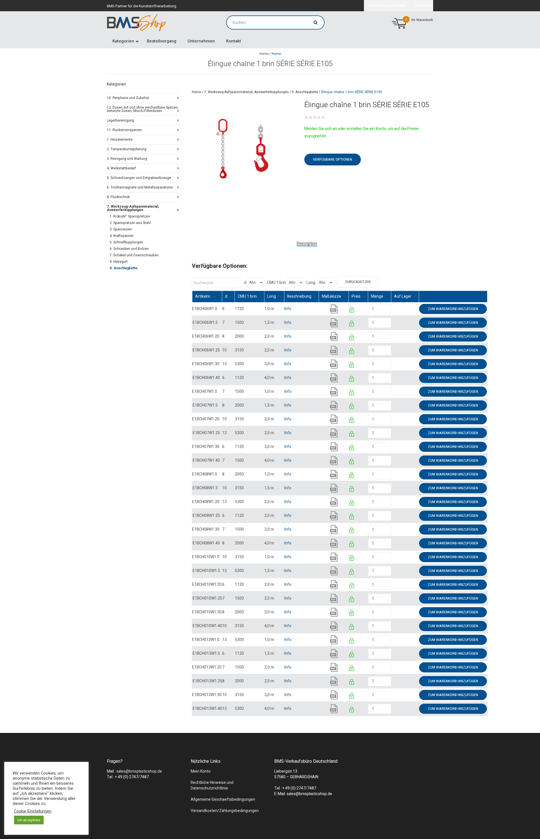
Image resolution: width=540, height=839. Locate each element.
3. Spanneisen (121, 229)
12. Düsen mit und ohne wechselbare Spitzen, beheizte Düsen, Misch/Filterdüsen (143, 109)
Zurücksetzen (358, 281)
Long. (311, 283)
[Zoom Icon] (242, 148)
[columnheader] (207, 296)
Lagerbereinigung (120, 120)
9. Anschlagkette (305, 92)
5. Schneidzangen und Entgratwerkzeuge (139, 177)
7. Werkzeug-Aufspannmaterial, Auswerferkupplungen (246, 92)
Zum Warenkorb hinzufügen (453, 308)
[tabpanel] (242, 148)
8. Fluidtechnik (118, 196)
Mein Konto (201, 771)
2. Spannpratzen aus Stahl (130, 222)
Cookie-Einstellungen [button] (32, 811)
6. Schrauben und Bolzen (129, 248)
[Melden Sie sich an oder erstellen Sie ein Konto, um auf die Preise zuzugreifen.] (352, 311)
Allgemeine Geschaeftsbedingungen (223, 799)
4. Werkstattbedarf (121, 168)
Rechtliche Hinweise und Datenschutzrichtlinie (212, 785)
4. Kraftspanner (122, 235)
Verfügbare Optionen (332, 159)
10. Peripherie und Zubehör (128, 97)
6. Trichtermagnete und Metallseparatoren (140, 187)
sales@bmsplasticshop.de (139, 771)
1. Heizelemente (119, 139)
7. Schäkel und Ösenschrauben (134, 255)
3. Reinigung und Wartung (127, 158)
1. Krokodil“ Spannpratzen (130, 216)
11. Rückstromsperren (124, 129)
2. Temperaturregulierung (127, 149)
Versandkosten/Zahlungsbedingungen (225, 811)
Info (287, 309)
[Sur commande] (391, 309)
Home (264, 53)
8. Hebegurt (119, 261)
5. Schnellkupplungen (126, 242)
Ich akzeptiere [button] (28, 820)
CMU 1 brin (276, 283)
